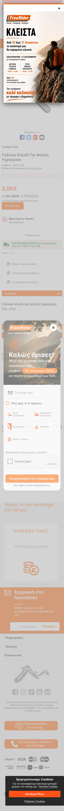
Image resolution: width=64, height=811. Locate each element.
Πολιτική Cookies (48, 786)
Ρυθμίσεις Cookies (34, 801)
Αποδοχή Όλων (34, 794)
